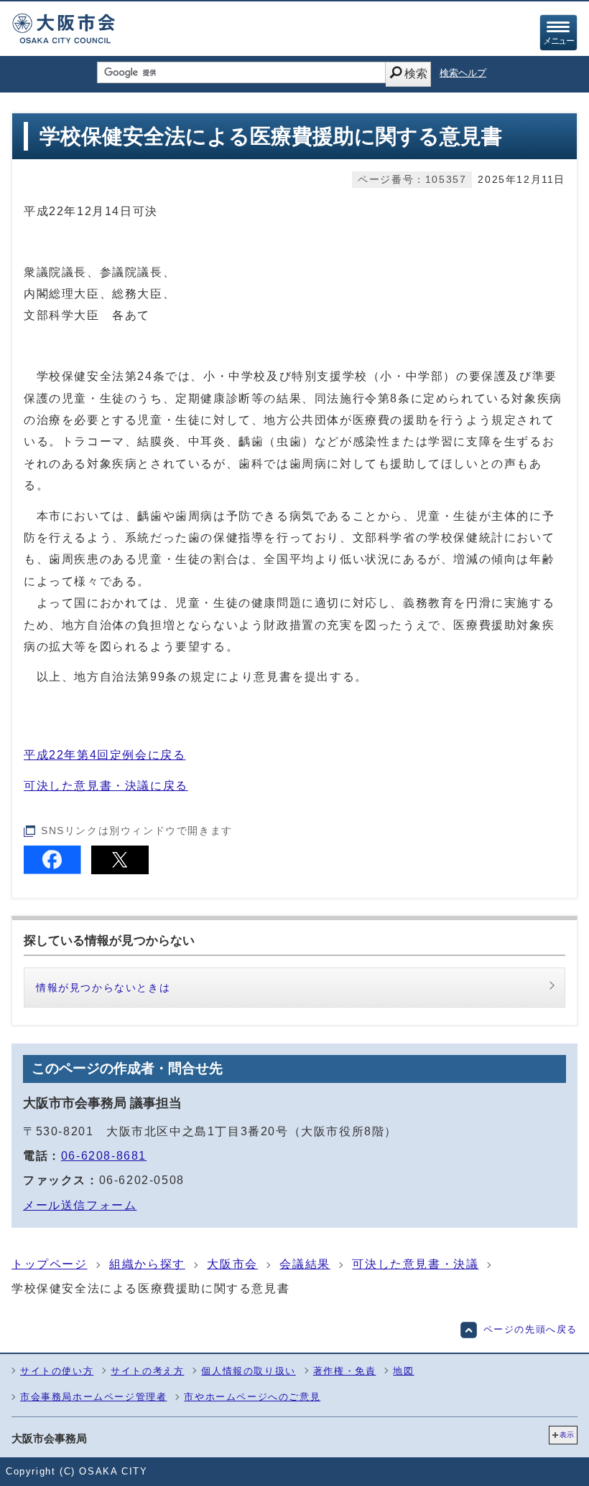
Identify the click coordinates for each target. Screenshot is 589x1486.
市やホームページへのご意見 (252, 1396)
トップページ (49, 1264)
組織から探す (147, 1264)
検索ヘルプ (463, 72)
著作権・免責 (344, 1371)
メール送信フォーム (79, 1205)
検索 (415, 73)
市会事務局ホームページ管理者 (93, 1396)
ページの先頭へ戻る (530, 1329)
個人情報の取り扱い (248, 1371)
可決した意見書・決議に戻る (106, 786)
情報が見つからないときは (103, 987)
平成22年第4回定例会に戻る (104, 755)
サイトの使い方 (56, 1371)
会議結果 (304, 1264)
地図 (403, 1371)
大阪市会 (232, 1264)
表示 (567, 1435)
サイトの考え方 (147, 1371)
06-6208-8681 (104, 1156)
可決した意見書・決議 (415, 1264)
